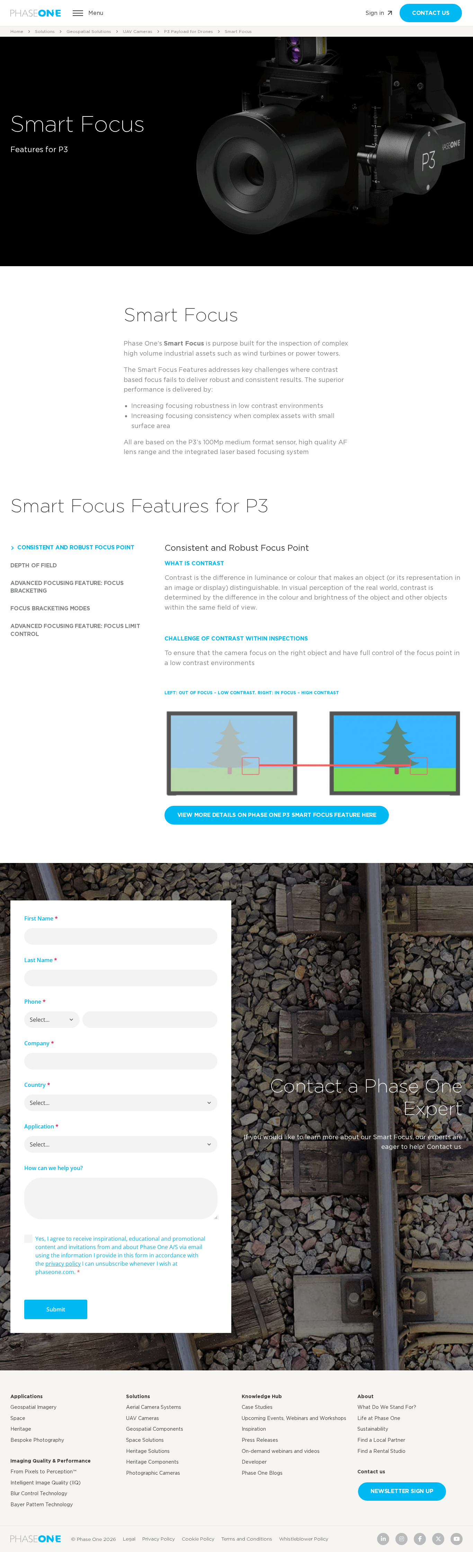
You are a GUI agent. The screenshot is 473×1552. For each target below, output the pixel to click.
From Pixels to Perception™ (43, 1471)
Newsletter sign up (402, 1491)
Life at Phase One (378, 1418)
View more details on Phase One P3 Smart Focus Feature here (276, 815)
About (365, 1396)
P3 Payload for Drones (188, 31)
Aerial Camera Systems (153, 1407)
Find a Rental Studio (381, 1451)
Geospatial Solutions (88, 31)
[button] (71, 1020)
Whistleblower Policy (303, 1539)
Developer (254, 1462)
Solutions (45, 31)
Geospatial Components (154, 1429)
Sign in (374, 13)
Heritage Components (152, 1462)
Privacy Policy (158, 1539)
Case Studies (257, 1407)
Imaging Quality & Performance (50, 1461)
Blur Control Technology (38, 1493)
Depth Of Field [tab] (33, 565)
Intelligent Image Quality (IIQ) (45, 1482)
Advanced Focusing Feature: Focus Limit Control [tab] (75, 630)
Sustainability (372, 1429)
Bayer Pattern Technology (41, 1504)
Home (16, 31)
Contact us (430, 13)
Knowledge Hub (262, 1396)
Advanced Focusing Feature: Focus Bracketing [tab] (67, 587)
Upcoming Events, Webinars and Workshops (294, 1418)
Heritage (20, 1429)
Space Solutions (145, 1440)
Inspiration (254, 1429)
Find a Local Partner (381, 1440)
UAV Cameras (137, 31)
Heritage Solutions (148, 1451)
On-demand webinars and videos (281, 1451)
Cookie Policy (198, 1539)
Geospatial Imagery (33, 1407)
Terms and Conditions (246, 1539)
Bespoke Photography (37, 1440)
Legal (129, 1539)
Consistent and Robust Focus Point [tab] (75, 547)
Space (17, 1418)
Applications (26, 1396)
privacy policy (63, 1263)
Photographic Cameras (153, 1473)
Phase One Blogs (262, 1473)
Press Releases (260, 1440)
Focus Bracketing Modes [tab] (50, 608)
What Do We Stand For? (386, 1407)
